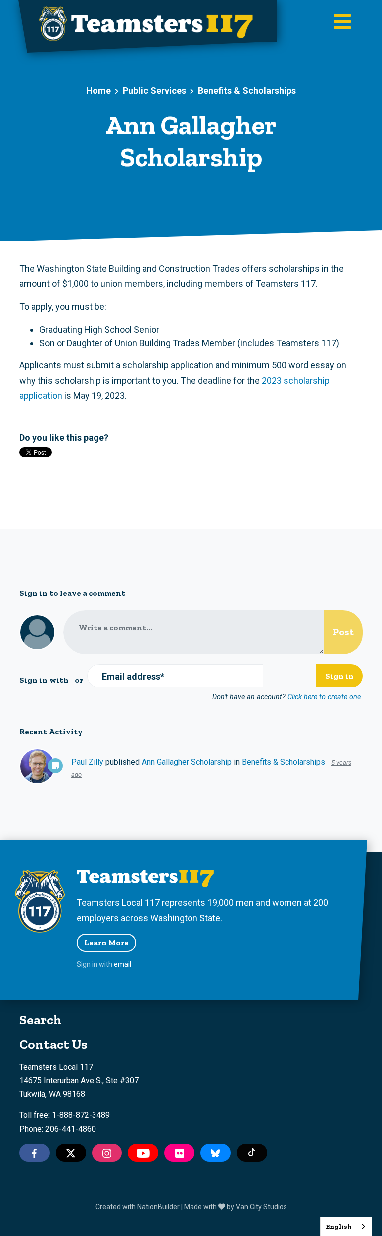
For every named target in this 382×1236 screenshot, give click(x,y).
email (122, 964)
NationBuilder (158, 1207)
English (339, 1226)
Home (98, 90)
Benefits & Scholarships (247, 90)
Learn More (106, 942)
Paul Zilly (87, 762)
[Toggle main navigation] (342, 22)
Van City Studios (261, 1207)
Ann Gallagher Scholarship (187, 762)
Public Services (154, 90)
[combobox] (346, 1226)
